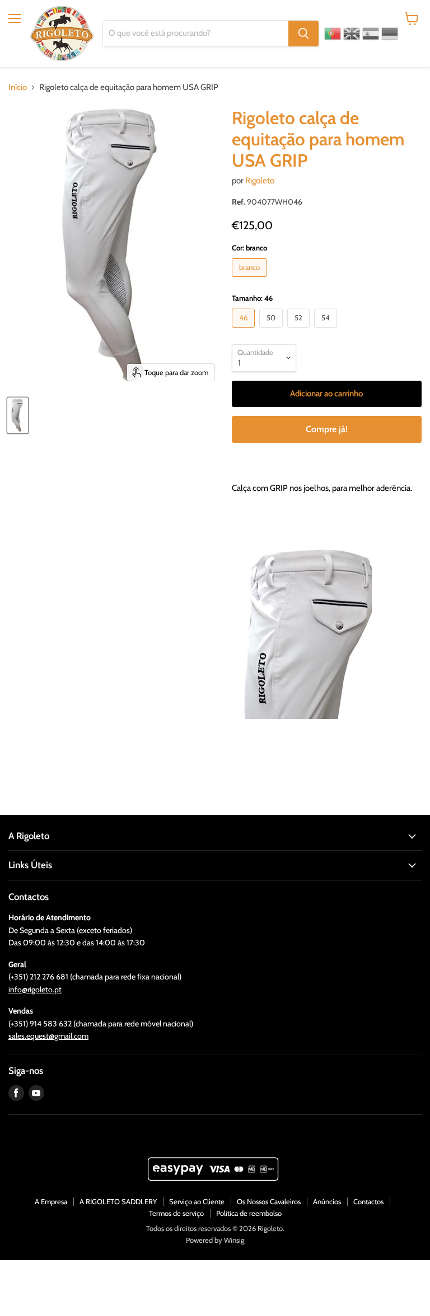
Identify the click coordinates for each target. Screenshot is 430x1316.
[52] (299, 330)
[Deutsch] (389, 33)
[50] (272, 330)
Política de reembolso (249, 1213)
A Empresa (51, 1201)
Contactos (368, 1201)
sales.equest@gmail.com (48, 1036)
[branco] (251, 279)
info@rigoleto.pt (35, 989)
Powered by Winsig (215, 1239)
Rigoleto (259, 181)
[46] (245, 330)
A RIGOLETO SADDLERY (118, 1201)
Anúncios (327, 1201)
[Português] (332, 33)
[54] (327, 330)
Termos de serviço (176, 1213)
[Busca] (303, 33)
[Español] (370, 33)
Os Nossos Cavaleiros (269, 1201)
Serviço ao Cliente (197, 1201)
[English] (351, 33)
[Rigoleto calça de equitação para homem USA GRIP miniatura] (17, 415)
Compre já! (327, 429)
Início (17, 87)
